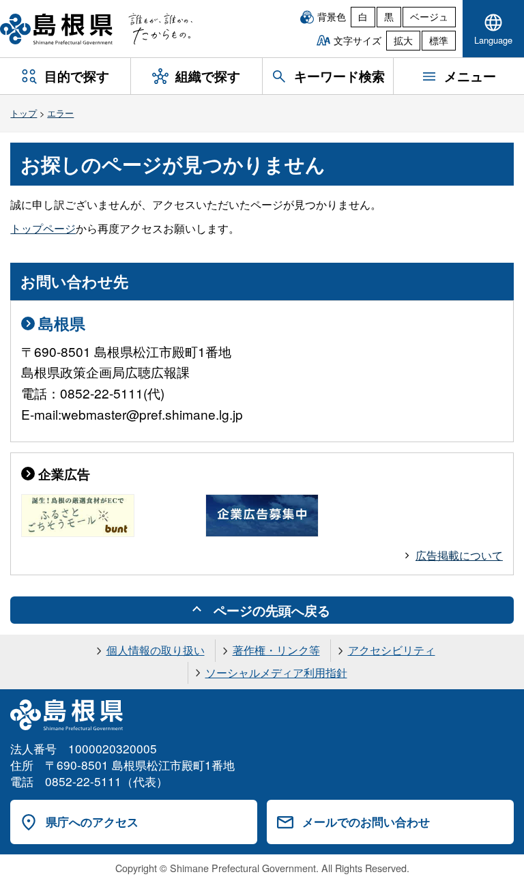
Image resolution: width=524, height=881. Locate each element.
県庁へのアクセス (92, 821)
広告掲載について (459, 555)
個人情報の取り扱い (155, 650)
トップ (23, 112)
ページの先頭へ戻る (272, 610)
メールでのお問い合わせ (366, 821)
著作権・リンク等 (276, 650)
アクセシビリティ (391, 650)
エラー (60, 112)
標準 (438, 40)
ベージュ (429, 16)
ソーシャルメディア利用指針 (276, 672)
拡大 (403, 40)
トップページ (43, 228)
